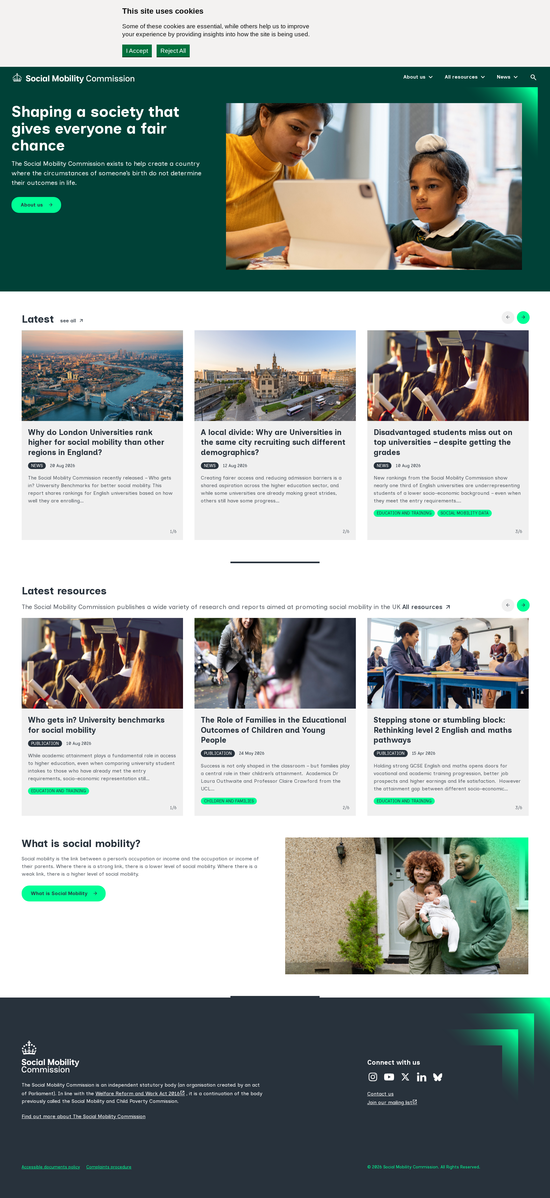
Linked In (421, 1076)
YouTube (389, 1076)
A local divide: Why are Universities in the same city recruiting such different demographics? (273, 442)
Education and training (404, 512)
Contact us (380, 1094)
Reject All (173, 50)
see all (72, 321)
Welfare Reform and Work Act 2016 (140, 1093)
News (504, 77)
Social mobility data (465, 512)
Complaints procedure (108, 1166)
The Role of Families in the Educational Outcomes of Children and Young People (273, 729)
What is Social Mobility (64, 893)
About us (414, 77)
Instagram (372, 1076)
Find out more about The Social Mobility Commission (83, 1116)
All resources (461, 77)
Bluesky (437, 1076)
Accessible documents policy (51, 1166)
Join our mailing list (393, 1102)
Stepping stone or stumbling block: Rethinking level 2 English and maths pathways (443, 729)
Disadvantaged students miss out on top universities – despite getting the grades (443, 442)
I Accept (137, 50)
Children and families (229, 800)
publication (45, 743)
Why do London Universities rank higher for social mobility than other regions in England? (96, 442)
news (37, 465)
